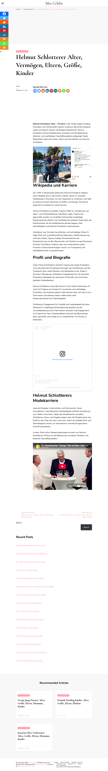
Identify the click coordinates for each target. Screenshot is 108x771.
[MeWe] (55, 91)
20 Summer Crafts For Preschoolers (31, 652)
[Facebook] (35, 91)
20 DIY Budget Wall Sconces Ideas (31, 595)
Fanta (18, 86)
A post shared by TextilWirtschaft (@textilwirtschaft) (62, 387)
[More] (68, 91)
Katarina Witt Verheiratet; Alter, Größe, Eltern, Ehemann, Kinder (34, 736)
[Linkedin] (47, 91)
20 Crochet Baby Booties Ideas (29, 661)
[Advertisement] (54, 27)
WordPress (21, 766)
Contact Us (60, 764)
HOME (56, 762)
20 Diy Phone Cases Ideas (27, 628)
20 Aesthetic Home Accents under (30, 545)
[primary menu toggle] (3, 3)
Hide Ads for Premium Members (68, 767)
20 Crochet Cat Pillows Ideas (28, 644)
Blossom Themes (41, 764)
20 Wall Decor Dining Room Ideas (30, 562)
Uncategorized (22, 51)
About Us (71, 764)
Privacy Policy (30, 766)
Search (19, 522)
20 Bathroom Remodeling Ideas (29, 619)
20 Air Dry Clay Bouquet (26, 570)
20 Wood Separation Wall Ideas (30, 578)
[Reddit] (43, 91)
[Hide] (1, 52)
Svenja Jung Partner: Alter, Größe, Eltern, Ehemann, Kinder (31, 703)
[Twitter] (39, 91)
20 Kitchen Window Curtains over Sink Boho (35, 586)
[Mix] (59, 91)
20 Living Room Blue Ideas (27, 611)
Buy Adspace (61, 765)
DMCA (80, 764)
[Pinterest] (51, 91)
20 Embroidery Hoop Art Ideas (29, 636)
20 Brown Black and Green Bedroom (32, 553)
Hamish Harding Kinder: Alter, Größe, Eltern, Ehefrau (73, 702)
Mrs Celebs (54, 3)
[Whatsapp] (64, 91)
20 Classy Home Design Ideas (29, 603)
